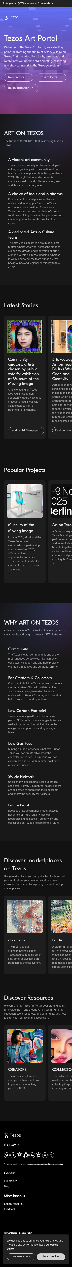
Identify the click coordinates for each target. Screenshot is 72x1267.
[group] (25, 377)
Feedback (9, 1209)
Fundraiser (10, 1181)
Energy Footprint (13, 1203)
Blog (6, 1186)
